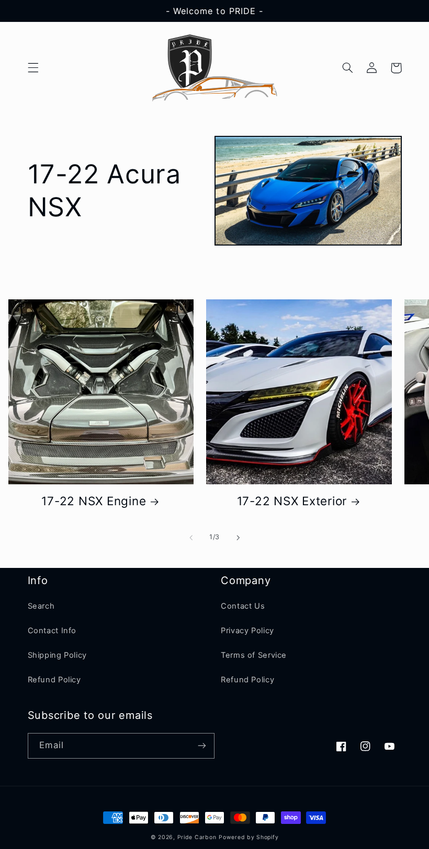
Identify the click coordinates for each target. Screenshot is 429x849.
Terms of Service (254, 655)
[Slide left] (190, 537)
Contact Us (243, 606)
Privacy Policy (247, 630)
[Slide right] (238, 537)
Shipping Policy (57, 655)
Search (41, 606)
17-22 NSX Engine (93, 501)
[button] (33, 68)
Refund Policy (54, 679)
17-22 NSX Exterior (292, 501)
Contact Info (52, 630)
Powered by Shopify (248, 837)
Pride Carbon (197, 837)
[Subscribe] (202, 746)
